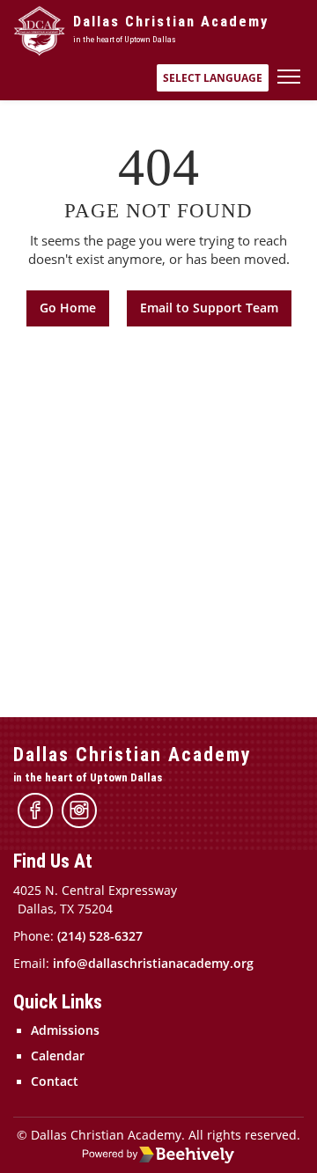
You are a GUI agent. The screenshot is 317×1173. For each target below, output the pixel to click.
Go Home (68, 308)
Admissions (65, 1030)
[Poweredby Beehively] (158, 1154)
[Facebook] (35, 810)
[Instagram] (79, 810)
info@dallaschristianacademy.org (153, 963)
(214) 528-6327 (100, 936)
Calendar (58, 1056)
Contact (54, 1081)
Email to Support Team (209, 308)
